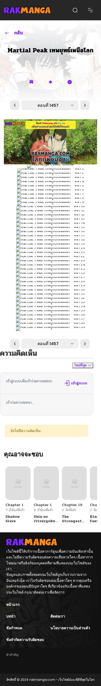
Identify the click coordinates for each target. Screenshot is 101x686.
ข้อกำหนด (14, 628)
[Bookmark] (31, 82)
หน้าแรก (13, 604)
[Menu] (90, 10)
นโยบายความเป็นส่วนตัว (70, 628)
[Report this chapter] (69, 82)
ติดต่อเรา (58, 616)
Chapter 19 (72, 505)
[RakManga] (27, 10)
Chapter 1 (14, 505)
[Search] (75, 10)
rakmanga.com (42, 679)
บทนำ (11, 616)
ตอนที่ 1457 (48, 105)
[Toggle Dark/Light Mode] (50, 82)
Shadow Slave (12, 519)
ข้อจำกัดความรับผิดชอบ (25, 639)
